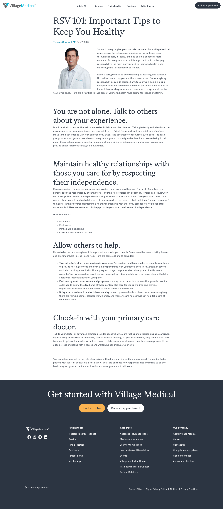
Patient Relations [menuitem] (129, 472)
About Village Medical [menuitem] (184, 433)
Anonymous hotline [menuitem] (183, 461)
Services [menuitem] (99, 6)
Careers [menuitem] (177, 439)
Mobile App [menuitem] (75, 461)
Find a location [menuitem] (115, 6)
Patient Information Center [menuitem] (134, 466)
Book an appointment (208, 5)
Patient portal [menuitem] (147, 6)
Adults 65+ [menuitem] (82, 6)
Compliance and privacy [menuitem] (185, 450)
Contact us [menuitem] (179, 444)
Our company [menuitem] (180, 427)
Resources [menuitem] (126, 427)
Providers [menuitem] (131, 6)
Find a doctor (92, 408)
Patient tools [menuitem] (76, 427)
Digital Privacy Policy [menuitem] (156, 489)
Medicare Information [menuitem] (131, 439)
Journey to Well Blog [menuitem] (131, 444)
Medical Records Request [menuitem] (82, 433)
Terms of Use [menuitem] (135, 489)
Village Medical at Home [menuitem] (133, 461)
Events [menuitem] (123, 455)
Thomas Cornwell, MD (65, 41)
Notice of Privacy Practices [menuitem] (184, 489)
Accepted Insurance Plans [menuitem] (134, 433)
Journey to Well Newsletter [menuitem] (134, 450)
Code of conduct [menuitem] (182, 455)
